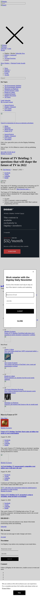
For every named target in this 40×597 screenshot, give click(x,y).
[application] (20, 589)
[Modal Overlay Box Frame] (20, 298)
